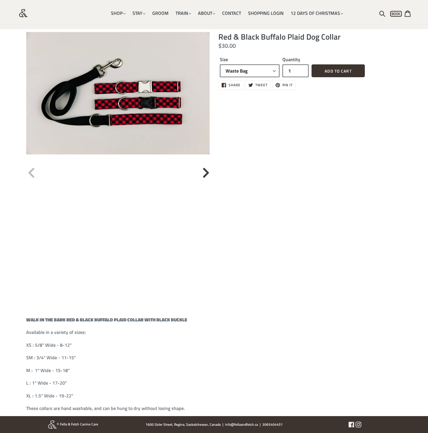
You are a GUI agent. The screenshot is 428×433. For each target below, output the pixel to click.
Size (224, 59)
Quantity (291, 59)
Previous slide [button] (30, 170)
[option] (118, 93)
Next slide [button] (205, 170)
